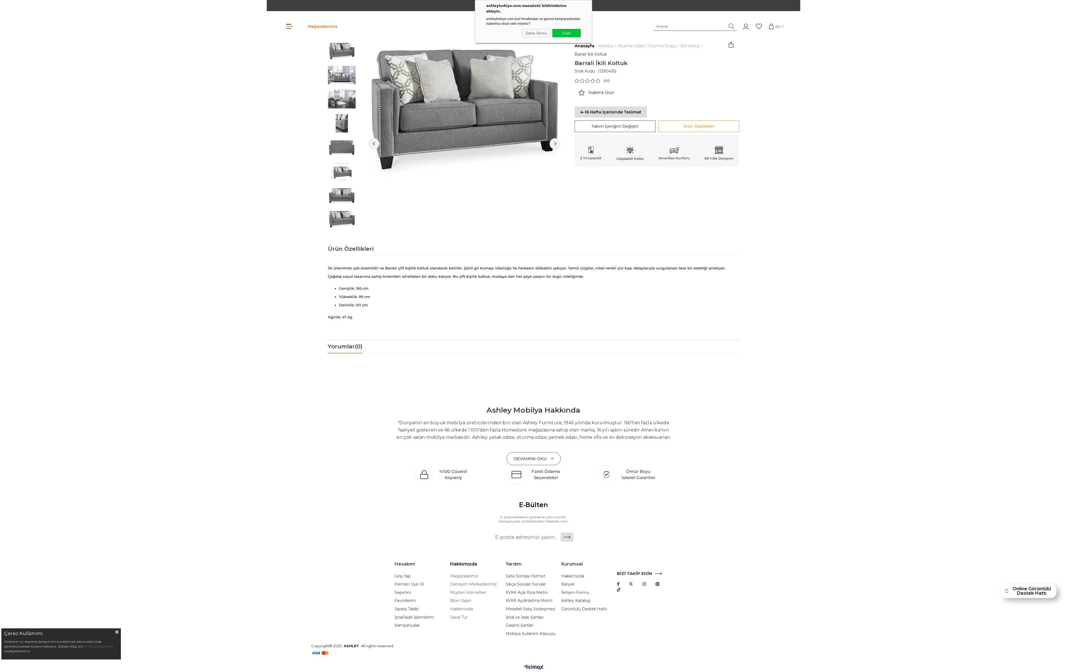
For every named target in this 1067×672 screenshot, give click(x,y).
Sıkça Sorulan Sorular (526, 584)
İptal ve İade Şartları (525, 617)
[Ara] (731, 26)
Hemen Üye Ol (409, 584)
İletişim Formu (575, 592)
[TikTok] (618, 589)
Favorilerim (405, 600)
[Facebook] (618, 584)
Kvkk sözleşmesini (98, 646)
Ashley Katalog (575, 600)
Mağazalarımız (323, 26)
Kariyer (568, 584)
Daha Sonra (536, 33)
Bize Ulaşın (460, 600)
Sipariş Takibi (407, 608)
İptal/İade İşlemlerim (414, 617)
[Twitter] (631, 584)
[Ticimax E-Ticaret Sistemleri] (534, 668)
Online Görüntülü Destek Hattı (1032, 591)
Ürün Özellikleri (698, 126)
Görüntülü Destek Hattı (584, 608)
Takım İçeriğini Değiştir (615, 126)
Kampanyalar (407, 625)
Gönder (567, 537)
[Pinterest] (657, 584)
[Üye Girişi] (746, 26)
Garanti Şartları (520, 625)
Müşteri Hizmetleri (468, 592)
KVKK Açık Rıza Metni (527, 592)
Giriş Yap (403, 576)
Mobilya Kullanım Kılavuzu (531, 633)
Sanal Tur (459, 617)
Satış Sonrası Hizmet (525, 576)
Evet (566, 33)
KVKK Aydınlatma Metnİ (529, 600)
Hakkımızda (461, 608)
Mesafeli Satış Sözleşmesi (530, 608)
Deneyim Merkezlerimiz (473, 584)
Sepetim (403, 592)
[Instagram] (644, 584)
